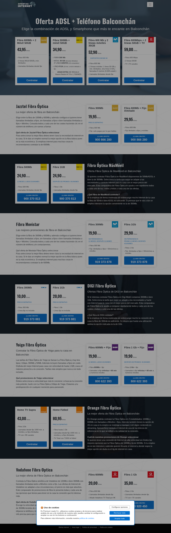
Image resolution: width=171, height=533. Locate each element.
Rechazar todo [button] (119, 513)
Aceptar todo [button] (120, 518)
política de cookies (86, 518)
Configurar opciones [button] (120, 507)
